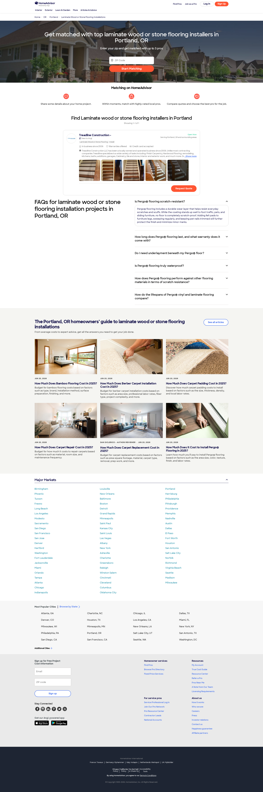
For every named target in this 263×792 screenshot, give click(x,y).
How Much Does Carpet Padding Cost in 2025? (196, 383)
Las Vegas (105, 538)
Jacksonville (41, 562)
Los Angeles (41, 513)
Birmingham (41, 488)
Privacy (116, 770)
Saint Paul (105, 523)
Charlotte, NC (95, 613)
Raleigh (104, 567)
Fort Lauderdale (44, 558)
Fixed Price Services (153, 674)
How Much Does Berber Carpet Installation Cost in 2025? (128, 385)
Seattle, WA (139, 639)
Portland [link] (54, 17)
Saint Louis (106, 533)
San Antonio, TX (188, 633)
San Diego (40, 528)
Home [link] (37, 17)
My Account (197, 665)
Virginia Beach (173, 567)
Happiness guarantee (202, 728)
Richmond (171, 562)
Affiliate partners (200, 733)
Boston (104, 503)
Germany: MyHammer (115, 762)
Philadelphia (172, 498)
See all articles (216, 322)
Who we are (197, 707)
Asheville (105, 553)
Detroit (104, 508)
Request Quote (183, 188)
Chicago (39, 587)
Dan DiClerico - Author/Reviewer (117, 442)
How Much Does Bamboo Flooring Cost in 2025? (66, 383)
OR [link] (44, 17)
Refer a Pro (197, 678)
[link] (131, 138)
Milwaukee (171, 582)
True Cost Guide (199, 669)
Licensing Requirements (203, 691)
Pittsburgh (171, 503)
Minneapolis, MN (96, 626)
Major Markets (45, 480)
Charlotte (105, 558)
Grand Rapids (107, 513)
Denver (39, 543)
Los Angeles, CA (142, 619)
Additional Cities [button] (42, 648)
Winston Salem (108, 572)
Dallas (168, 528)
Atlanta (39, 582)
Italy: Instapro (132, 762)
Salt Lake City (173, 553)
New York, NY (186, 626)
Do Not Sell (134, 770)
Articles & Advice (89, 10)
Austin (168, 523)
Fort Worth (171, 538)
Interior (38, 10)
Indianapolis (41, 592)
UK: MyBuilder (167, 762)
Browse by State (69, 606)
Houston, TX (94, 619)
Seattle (169, 572)
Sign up (53, 693)
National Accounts (153, 720)
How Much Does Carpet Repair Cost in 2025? (64, 447)
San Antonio (172, 548)
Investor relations (200, 720)
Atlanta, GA (47, 613)
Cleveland (105, 582)
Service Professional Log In (157, 702)
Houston (170, 543)
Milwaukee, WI (49, 626)
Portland (170, 488)
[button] (89, 170)
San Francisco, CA (97, 639)
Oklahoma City (108, 592)
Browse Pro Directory (154, 669)
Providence (171, 508)
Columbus (105, 587)
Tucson (38, 498)
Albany (104, 543)
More (75, 10)
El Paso (169, 533)
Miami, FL (184, 619)
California (124, 770)
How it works (198, 702)
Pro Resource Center (154, 711)
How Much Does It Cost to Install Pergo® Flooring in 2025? (192, 449)
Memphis (170, 513)
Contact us (197, 724)
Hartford (39, 548)
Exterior (49, 10)
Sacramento (41, 523)
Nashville (170, 518)
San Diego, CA (49, 639)
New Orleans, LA (142, 626)
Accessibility (145, 770)
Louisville (105, 488)
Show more (191, 156)
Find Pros (148, 665)
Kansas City (106, 528)
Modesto (40, 518)
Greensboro (106, 562)
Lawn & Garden (62, 10)
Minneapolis (106, 518)
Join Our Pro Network (154, 707)
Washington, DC (188, 639)
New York (105, 548)
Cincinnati (105, 577)
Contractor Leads (152, 715)
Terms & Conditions (148, 775)
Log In (207, 3)
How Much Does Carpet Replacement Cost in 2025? (129, 449)
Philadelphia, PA (50, 633)
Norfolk (169, 558)
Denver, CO (47, 619)
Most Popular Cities (45, 606)
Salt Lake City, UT (142, 633)
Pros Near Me (198, 682)
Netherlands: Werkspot (149, 762)
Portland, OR (94, 633)
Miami (38, 567)
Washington (41, 553)
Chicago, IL (139, 613)
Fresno (38, 503)
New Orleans (107, 493)
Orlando (39, 572)
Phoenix (39, 493)
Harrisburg (171, 493)
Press (194, 715)
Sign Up (222, 3)
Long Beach (41, 508)
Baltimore (105, 498)
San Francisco (42, 533)
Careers (195, 711)
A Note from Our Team (202, 687)
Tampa (38, 577)
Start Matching (132, 68)
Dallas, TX (184, 613)
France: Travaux (96, 762)
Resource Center (200, 674)
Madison (170, 577)
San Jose (39, 538)
